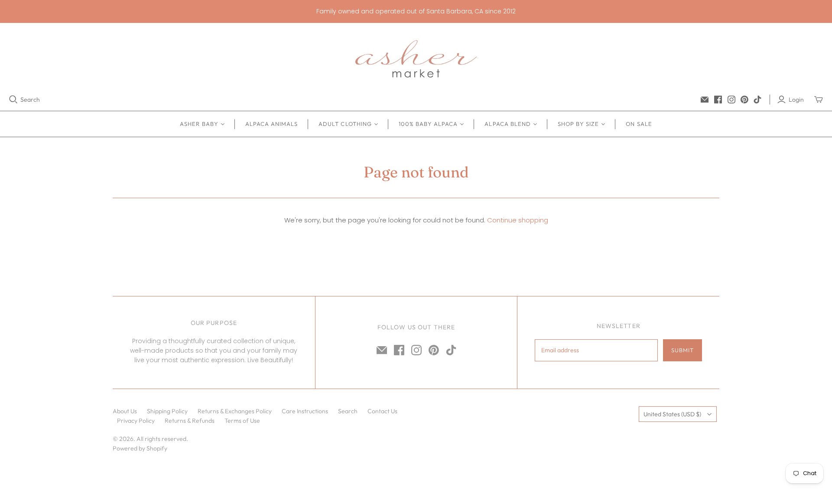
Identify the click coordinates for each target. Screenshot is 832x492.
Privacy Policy (136, 420)
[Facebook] (718, 99)
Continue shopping (517, 220)
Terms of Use (242, 420)
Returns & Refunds (189, 420)
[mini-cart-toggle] (819, 99)
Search (30, 99)
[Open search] (13, 99)
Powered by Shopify (140, 448)
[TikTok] (757, 99)
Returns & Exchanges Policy (235, 411)
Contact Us (382, 411)
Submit (682, 350)
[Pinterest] (744, 99)
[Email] (704, 99)
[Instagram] (731, 99)
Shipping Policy (167, 411)
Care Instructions (305, 411)
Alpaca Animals (271, 123)
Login (796, 99)
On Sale (639, 123)
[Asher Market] (416, 58)
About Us (125, 411)
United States (672, 414)
